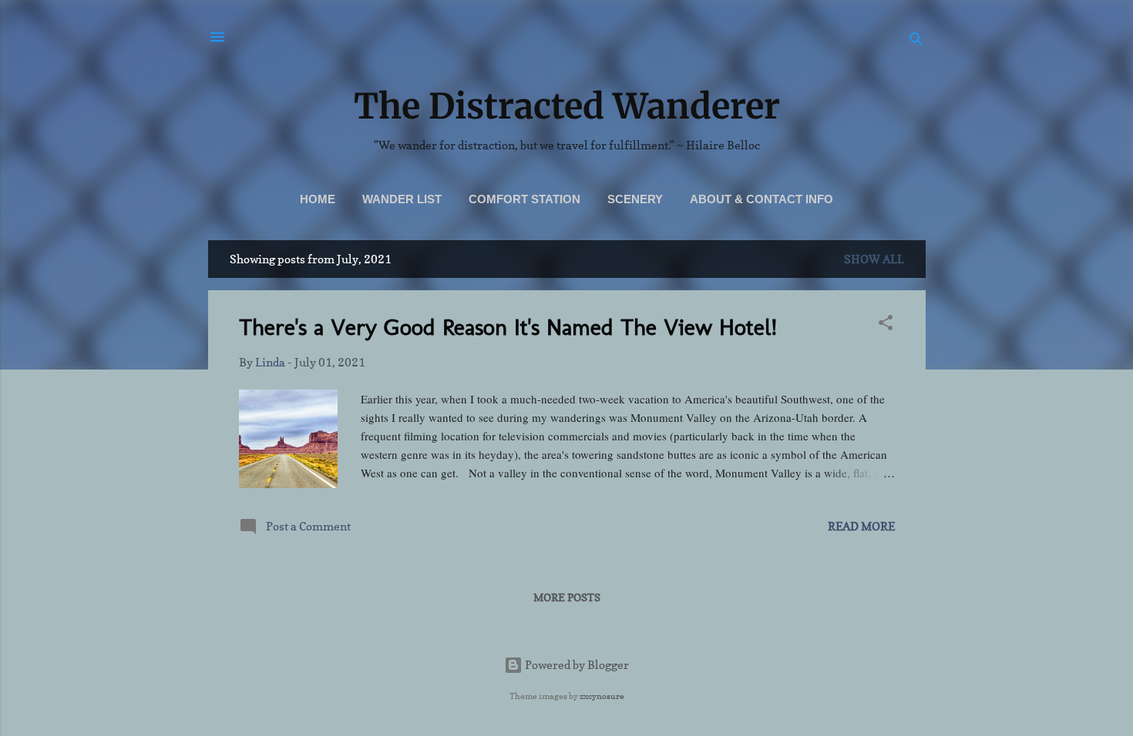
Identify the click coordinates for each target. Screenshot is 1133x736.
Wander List (402, 199)
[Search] (916, 41)
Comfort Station (524, 199)
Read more (861, 526)
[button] (885, 325)
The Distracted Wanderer (567, 106)
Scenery (635, 199)
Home (317, 199)
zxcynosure (602, 696)
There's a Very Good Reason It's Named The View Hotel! (508, 327)
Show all (874, 259)
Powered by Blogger (576, 664)
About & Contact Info (761, 199)
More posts (566, 597)
